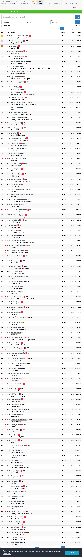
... (72, 29)
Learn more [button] (7, 554)
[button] (75, 7)
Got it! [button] (72, 552)
